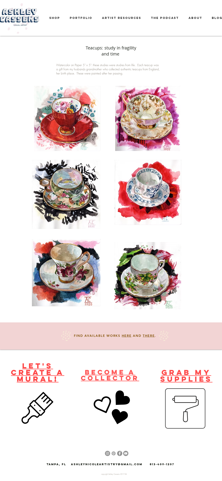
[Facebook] (119, 453)
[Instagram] (107, 453)
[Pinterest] (113, 453)
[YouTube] (125, 453)
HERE (127, 336)
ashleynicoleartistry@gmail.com (106, 464)
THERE (149, 336)
